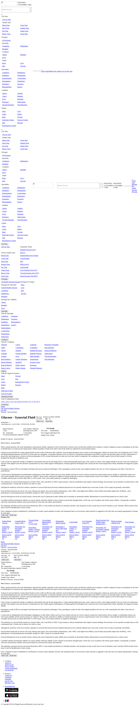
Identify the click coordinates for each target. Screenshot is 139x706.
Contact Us (8, 675)
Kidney (19, 114)
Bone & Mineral (6, 365)
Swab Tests (24, 34)
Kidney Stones (20, 365)
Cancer (4, 96)
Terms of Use (9, 665)
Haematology (6, 81)
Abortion (4, 345)
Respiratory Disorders (51, 345)
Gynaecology (21, 78)
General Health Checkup (9, 288)
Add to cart (40, 421)
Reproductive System (9, 126)
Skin (3, 66)
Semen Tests (24, 31)
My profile (57, 71)
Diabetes (20, 96)
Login (43, 71)
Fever (4, 57)
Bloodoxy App (9, 683)
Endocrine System (8, 120)
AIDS (3, 348)
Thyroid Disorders (8, 105)
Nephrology (21, 81)
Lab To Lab (9, 681)
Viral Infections (22, 105)
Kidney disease (20, 368)
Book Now (49, 421)
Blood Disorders (6, 362)
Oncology (20, 84)
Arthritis (20, 93)
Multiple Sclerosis (36, 353)
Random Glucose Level (28, 250)
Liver (22, 63)
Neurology (5, 84)
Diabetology (24, 46)
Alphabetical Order (7, 396)
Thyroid (22, 66)
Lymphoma (33, 348)
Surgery (19, 87)
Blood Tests (6, 25)
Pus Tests (5, 31)
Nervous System (22, 120)
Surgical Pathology (50, 350)
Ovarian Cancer (35, 362)
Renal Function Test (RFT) (29, 276)
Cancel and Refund (11, 668)
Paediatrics (5, 75)
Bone (4, 117)
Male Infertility (35, 356)
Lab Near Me (9, 670)
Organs (4, 371)
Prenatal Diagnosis (36, 368)
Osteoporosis (34, 359)
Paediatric (5, 49)
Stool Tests (5, 28)
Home (3, 406)
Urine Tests (24, 25)
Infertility (23, 55)
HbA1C (22, 253)
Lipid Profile (24, 267)
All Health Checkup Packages (10, 282)
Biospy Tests (6, 34)
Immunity (20, 99)
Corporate (8, 677)
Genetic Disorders (21, 359)
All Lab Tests (6, 19)
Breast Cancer (5, 368)
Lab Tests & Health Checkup (10, 408)
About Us (8, 663)
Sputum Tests (24, 28)
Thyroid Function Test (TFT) (29, 273)
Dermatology (21, 75)
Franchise (8, 679)
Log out (64, 71)
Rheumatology (7, 87)
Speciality (4, 311)
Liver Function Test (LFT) (28, 270)
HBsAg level (24, 264)
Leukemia (33, 345)
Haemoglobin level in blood (29, 255)
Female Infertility (21, 353)
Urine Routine (24, 258)
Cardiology (5, 46)
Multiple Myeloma (36, 350)
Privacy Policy (9, 666)
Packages (5, 279)
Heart (4, 63)
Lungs (4, 114)
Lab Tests (4, 244)
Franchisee (5, 404)
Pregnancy (5, 102)
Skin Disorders (49, 348)
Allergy (4, 55)
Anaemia (4, 353)
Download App (10, 686)
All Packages (6, 40)
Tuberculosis (21, 102)
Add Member (49, 71)
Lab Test (3, 410)
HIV (21, 261)
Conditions (5, 339)
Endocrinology (7, 78)
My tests (69, 71)
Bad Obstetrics (6, 359)
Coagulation (19, 348)
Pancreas (20, 123)
